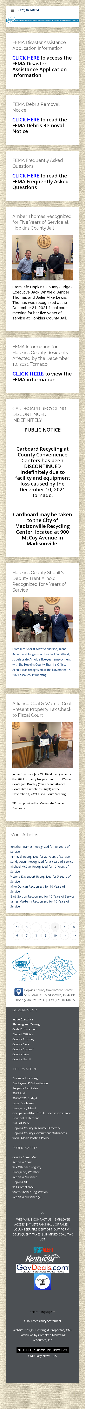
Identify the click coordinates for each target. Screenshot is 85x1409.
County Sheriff (21, 1059)
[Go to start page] (17, 926)
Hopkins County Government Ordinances (39, 1133)
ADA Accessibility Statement (42, 1321)
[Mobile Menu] (12, 10)
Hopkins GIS (20, 1182)
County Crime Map (24, 1157)
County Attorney (23, 1039)
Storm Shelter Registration (30, 1192)
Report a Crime (22, 1162)
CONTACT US (42, 1219)
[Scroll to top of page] (42, 1214)
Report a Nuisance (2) (26, 1197)
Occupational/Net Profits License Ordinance (41, 1113)
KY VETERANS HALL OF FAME (47, 1224)
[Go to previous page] (26, 926)
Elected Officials (23, 1034)
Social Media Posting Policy (30, 1138)
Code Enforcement (25, 1029)
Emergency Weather (25, 1172)
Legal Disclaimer (23, 1103)
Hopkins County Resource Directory (36, 1128)
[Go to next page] (64, 935)
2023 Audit (19, 1093)
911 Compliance (23, 1187)
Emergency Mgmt (24, 1108)
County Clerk (20, 1044)
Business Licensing (25, 1078)
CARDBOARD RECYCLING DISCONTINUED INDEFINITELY (39, 414)
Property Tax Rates (25, 1088)
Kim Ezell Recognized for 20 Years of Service (40, 857)
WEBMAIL (23, 1219)
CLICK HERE (25, 57)
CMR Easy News (39, 1356)
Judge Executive (22, 1019)
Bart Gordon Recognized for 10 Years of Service (42, 896)
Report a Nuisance (24, 1177)
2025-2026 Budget (24, 1098)
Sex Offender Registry (26, 1167)
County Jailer (20, 1054)
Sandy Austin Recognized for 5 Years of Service (41, 862)
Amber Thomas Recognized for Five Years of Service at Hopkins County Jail (42, 222)
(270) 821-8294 (28, 10)
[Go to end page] (74, 935)
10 (55, 935)
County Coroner (23, 1049)
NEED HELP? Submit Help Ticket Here (43, 1350)
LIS (55, 1356)
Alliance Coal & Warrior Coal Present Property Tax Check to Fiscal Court (41, 709)
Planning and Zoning (26, 1024)
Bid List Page (21, 1123)
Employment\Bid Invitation (30, 1083)
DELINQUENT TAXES (26, 1234)
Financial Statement (25, 1118)
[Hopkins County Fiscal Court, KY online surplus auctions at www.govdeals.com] (42, 1268)
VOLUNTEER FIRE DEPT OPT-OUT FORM (41, 1229)
